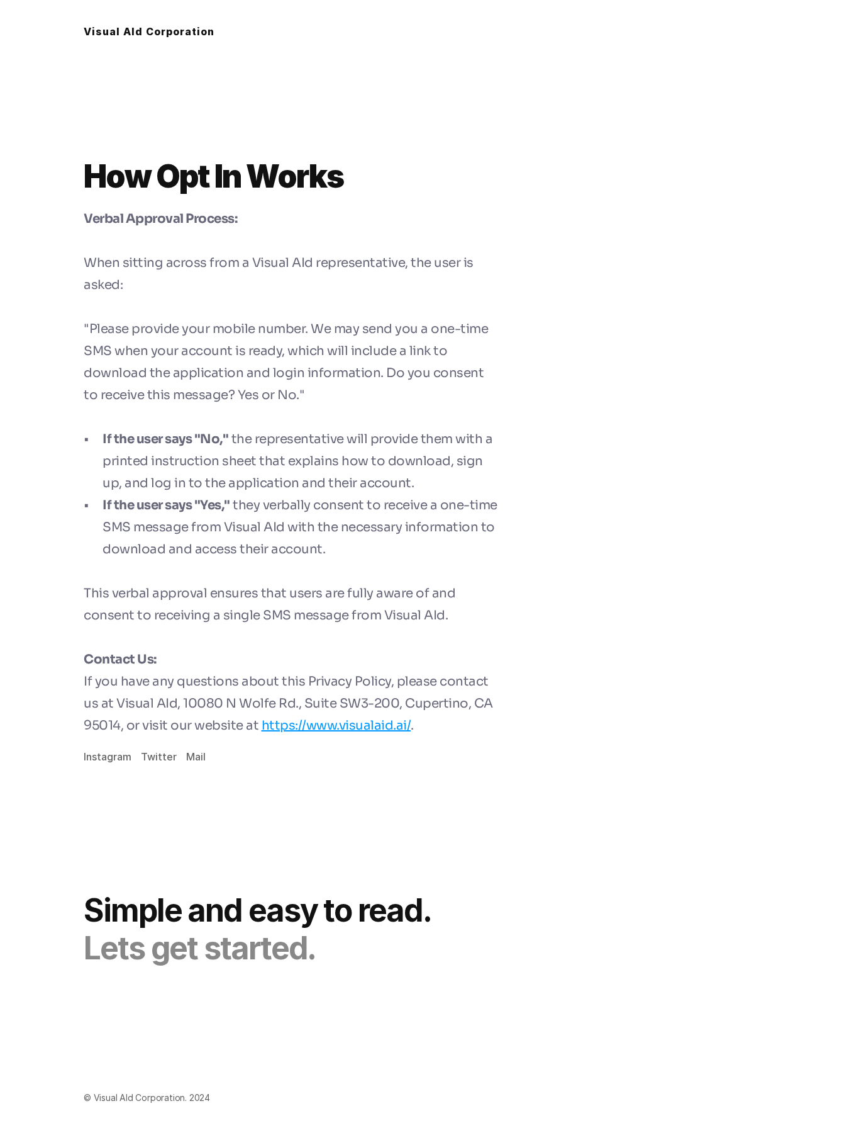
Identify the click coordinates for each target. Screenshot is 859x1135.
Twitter (159, 756)
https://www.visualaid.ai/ (336, 725)
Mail (196, 756)
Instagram (107, 756)
